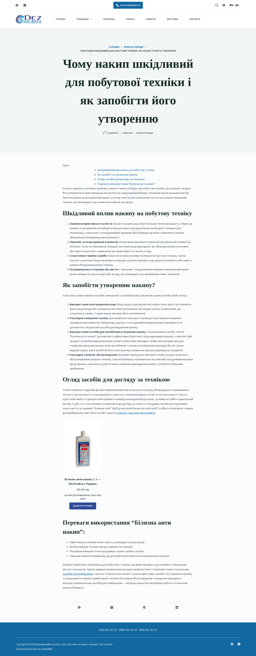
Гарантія (151, 19)
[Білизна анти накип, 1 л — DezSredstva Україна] (83, 446)
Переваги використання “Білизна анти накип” (126, 184)
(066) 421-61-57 (128, 630)
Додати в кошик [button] (83, 506)
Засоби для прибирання (77, 495)
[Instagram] (25, 5)
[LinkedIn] (177, 607)
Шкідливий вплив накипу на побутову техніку (126, 170)
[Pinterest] (144, 607)
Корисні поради (144, 133)
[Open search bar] (217, 5)
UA (237, 5)
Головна (60, 19)
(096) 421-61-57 (148, 630)
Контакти (194, 19)
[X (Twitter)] (111, 607)
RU (231, 5)
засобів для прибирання (77, 574)
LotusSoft (46, 649)
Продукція (83, 19)
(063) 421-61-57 (108, 630)
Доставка (172, 19)
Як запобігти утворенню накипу (118, 175)
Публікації (109, 19)
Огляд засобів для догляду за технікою (121, 179)
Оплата (130, 19)
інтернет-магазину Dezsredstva (135, 413)
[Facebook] (17, 5)
